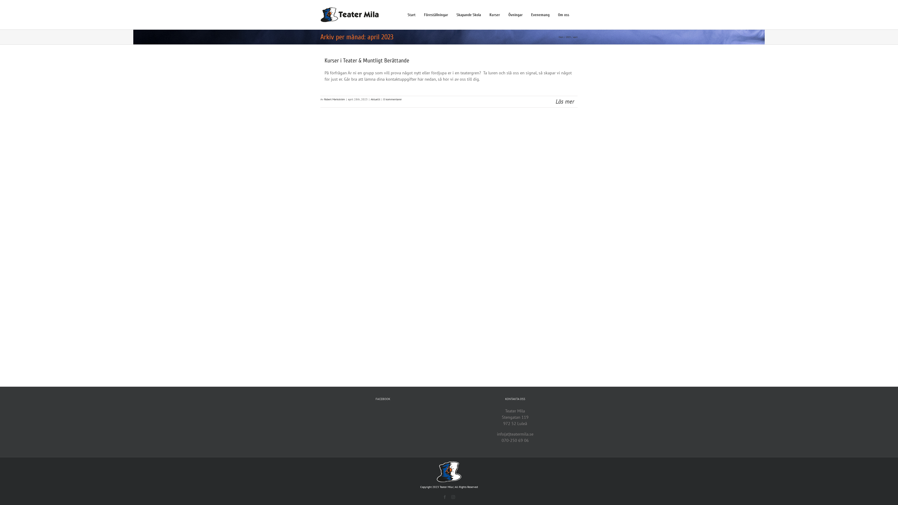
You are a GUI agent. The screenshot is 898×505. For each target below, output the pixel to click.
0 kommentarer (392, 99)
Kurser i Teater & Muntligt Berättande (367, 60)
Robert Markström (334, 99)
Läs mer (565, 101)
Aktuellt (375, 99)
